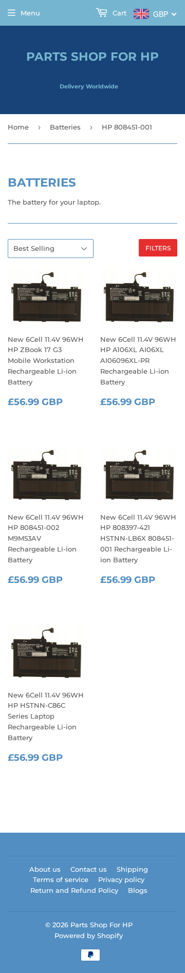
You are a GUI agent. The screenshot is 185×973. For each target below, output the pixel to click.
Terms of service (60, 879)
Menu (30, 13)
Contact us (88, 869)
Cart (118, 13)
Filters (158, 248)
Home (18, 127)
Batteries (65, 127)
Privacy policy (121, 879)
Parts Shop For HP (92, 56)
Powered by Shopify (88, 935)
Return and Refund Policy (74, 890)
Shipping (132, 869)
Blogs (137, 890)
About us (45, 869)
